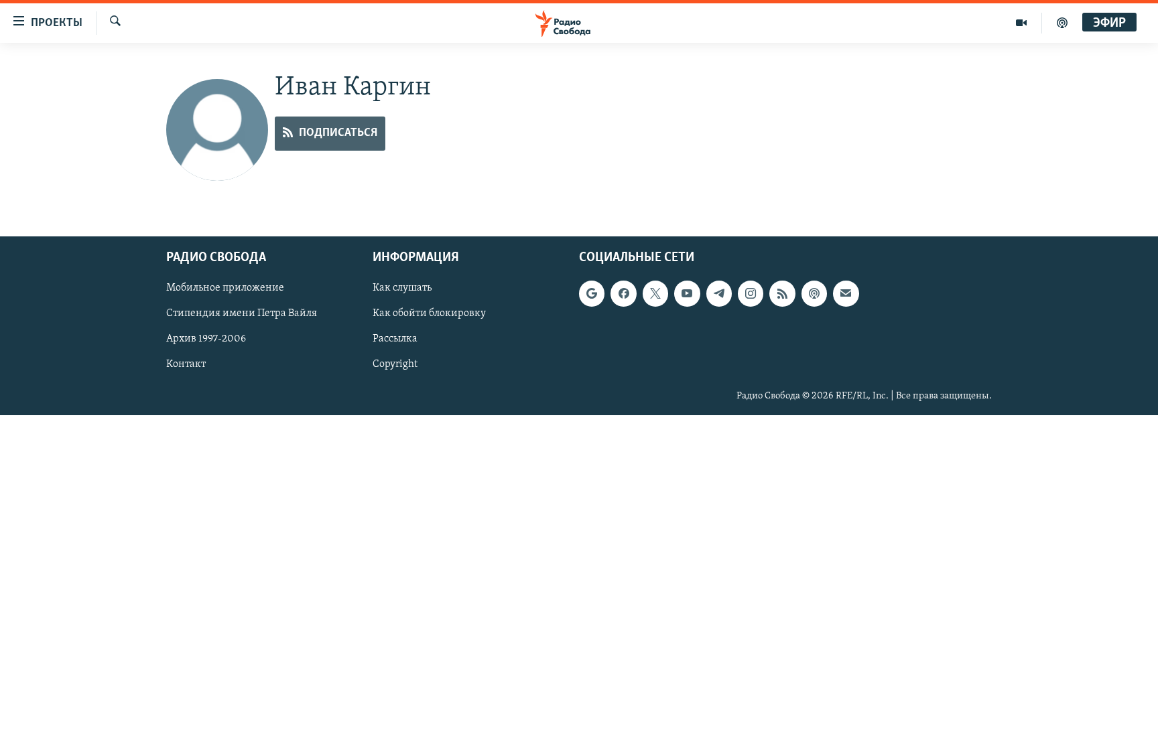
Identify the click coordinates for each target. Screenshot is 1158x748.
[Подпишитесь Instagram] (750, 293)
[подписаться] (845, 293)
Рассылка (395, 338)
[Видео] (1021, 23)
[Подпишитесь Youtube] (687, 293)
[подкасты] (1062, 23)
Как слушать (402, 288)
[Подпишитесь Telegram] (719, 293)
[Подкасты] (814, 293)
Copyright (395, 364)
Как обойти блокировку (429, 313)
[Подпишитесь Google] (591, 293)
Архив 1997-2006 (206, 338)
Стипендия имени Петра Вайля (241, 313)
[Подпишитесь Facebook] (623, 293)
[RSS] (782, 293)
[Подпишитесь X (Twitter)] (655, 293)
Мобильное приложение (225, 288)
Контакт (186, 364)
